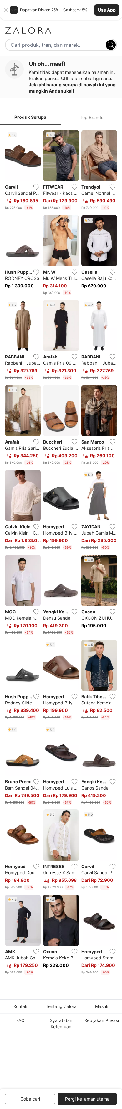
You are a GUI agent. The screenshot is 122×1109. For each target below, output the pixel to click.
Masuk (102, 1006)
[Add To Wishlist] (36, 187)
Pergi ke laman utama (87, 1099)
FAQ (20, 1020)
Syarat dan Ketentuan (61, 1023)
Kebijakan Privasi (101, 1020)
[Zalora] (61, 30)
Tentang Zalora (61, 1006)
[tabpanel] (61, 553)
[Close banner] (6, 10)
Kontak (20, 1006)
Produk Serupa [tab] (30, 117)
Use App (107, 9)
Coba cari (30, 1099)
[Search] (111, 45)
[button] (61, 10)
